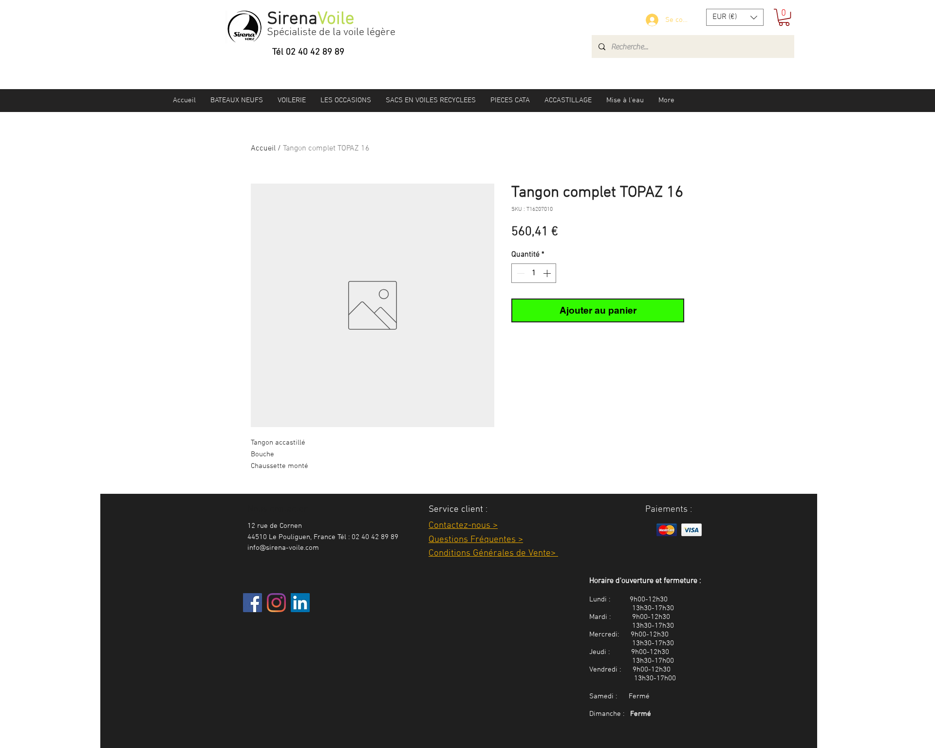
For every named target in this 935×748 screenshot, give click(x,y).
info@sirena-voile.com (283, 547)
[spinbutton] (533, 273)
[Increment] (548, 273)
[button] (735, 17)
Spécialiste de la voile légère (331, 32)
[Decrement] (519, 273)
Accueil (263, 148)
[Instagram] (276, 602)
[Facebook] (252, 602)
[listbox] (735, 17)
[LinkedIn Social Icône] (300, 602)
